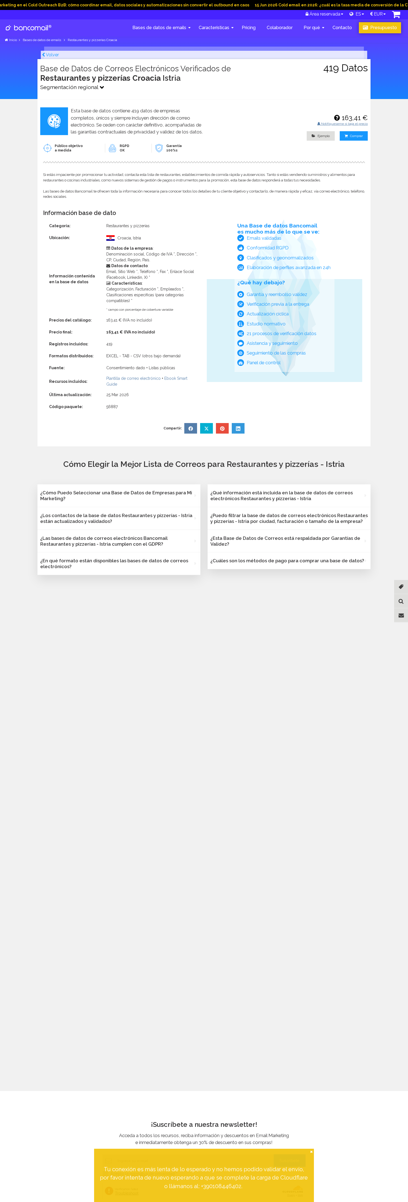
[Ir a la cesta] (396, 16)
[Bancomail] (29, 32)
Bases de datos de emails (159, 27)
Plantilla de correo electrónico (133, 378)
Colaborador (280, 27)
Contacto (342, 27)
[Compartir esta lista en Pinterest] (222, 428)
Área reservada (324, 14)
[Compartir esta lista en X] (206, 428)
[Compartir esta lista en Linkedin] (238, 428)
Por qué (312, 27)
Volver (52, 54)
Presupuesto (383, 27)
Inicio (13, 40)
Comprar (356, 136)
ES (357, 14)
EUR (378, 14)
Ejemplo (323, 136)
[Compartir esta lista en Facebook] (190, 428)
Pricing (249, 27)
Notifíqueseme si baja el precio (344, 124)
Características (214, 27)
